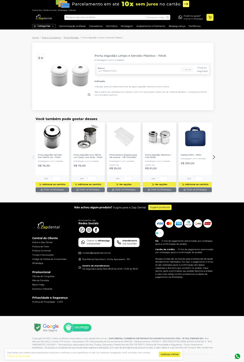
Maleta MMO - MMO (191, 155)
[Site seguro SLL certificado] (46, 327)
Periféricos (195, 26)
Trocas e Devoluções (43, 255)
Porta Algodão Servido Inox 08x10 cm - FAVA (50, 156)
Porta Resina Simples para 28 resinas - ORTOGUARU (123, 156)
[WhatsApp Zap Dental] (81, 229)
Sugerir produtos (160, 207)
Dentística (111, 26)
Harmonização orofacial (72, 26)
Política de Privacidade (18, 356)
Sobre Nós (37, 10)
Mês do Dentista (40, 280)
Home (35, 37)
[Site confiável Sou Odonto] (77, 327)
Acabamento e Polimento (150, 26)
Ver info (188, 70)
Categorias (43, 26)
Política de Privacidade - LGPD (47, 302)
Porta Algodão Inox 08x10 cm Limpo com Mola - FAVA (88, 156)
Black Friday (38, 284)
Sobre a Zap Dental (42, 242)
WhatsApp (62, 10)
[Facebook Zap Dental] (96, 229)
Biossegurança (177, 26)
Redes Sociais (49, 10)
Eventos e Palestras (42, 289)
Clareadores (96, 26)
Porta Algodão (71, 37)
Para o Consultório (51, 37)
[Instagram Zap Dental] (88, 229)
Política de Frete (40, 246)
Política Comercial (41, 251)
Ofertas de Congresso (43, 276)
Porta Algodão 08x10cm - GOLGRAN (158, 156)
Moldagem (127, 26)
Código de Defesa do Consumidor (49, 259)
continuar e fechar (170, 354)
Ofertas (72, 10)
